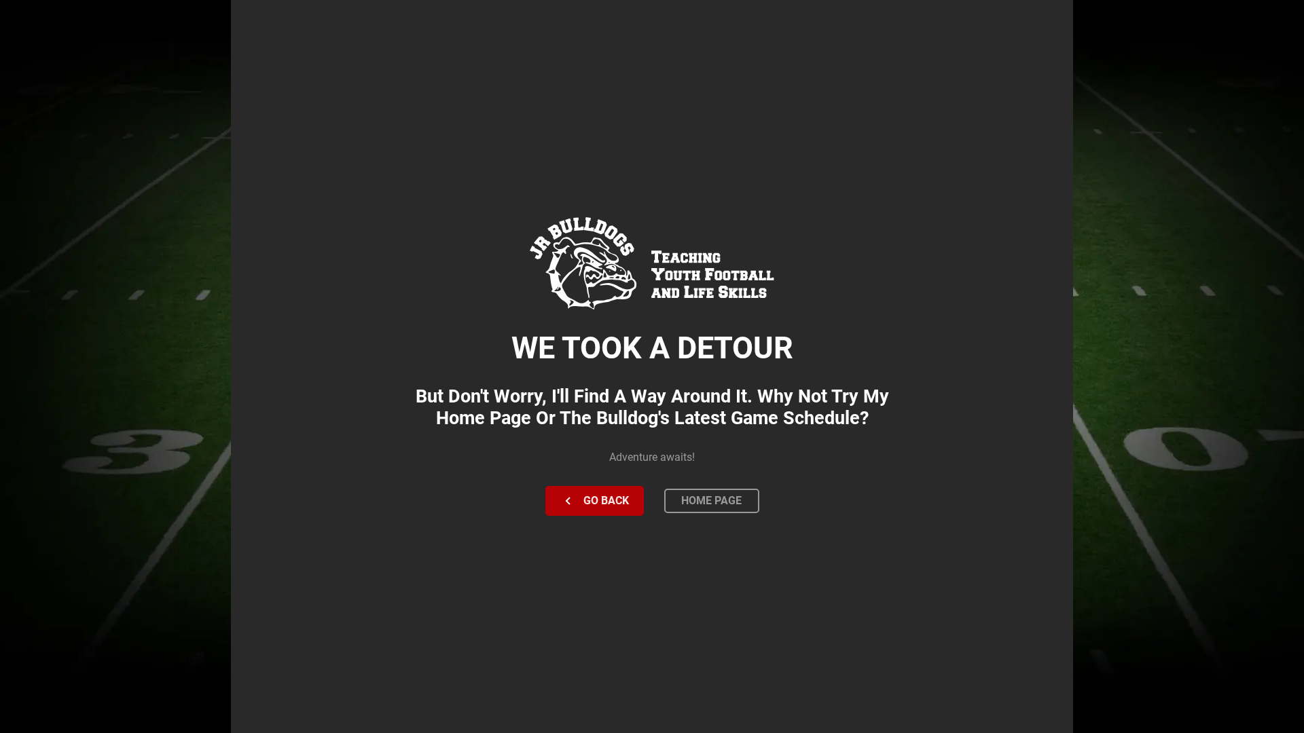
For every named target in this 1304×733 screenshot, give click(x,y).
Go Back (606, 500)
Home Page (711, 500)
